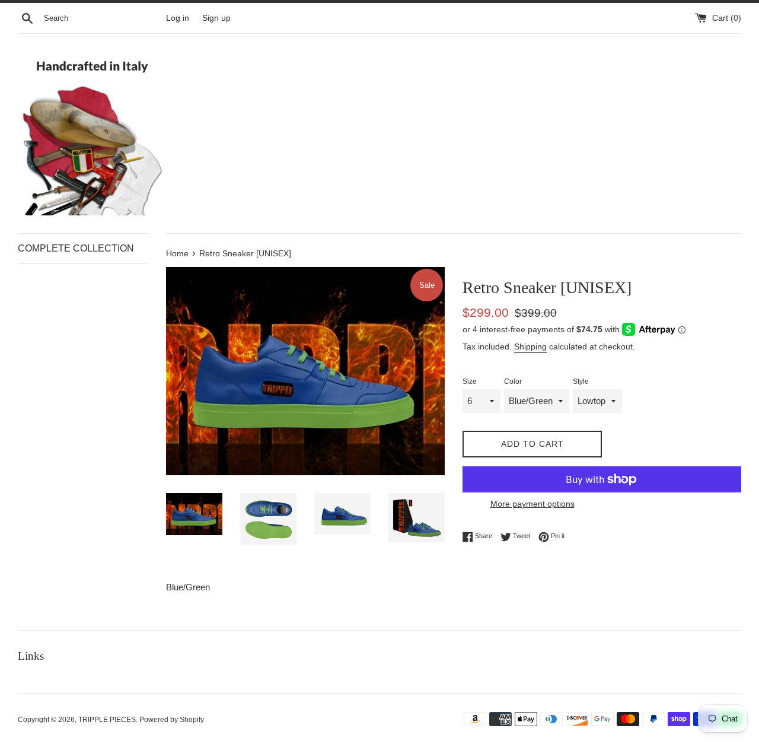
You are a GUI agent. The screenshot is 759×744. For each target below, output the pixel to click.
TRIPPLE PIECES (107, 720)
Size (470, 381)
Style (581, 381)
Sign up (216, 18)
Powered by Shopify (171, 720)
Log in (177, 18)
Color (513, 381)
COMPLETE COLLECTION (76, 248)
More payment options (532, 503)
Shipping (530, 346)
